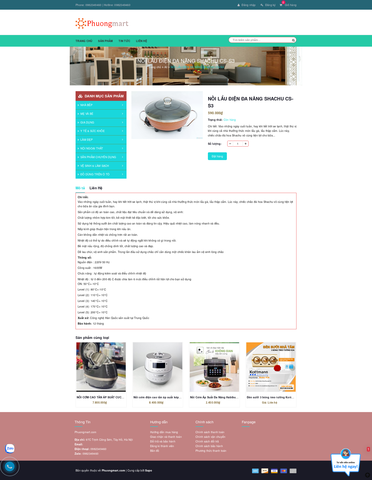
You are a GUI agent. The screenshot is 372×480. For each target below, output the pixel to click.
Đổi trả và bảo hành (162, 441)
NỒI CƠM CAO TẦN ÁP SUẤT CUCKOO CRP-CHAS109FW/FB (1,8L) (121, 397)
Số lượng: (215, 144)
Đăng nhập (249, 5)
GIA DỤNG (87, 122)
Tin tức (124, 41)
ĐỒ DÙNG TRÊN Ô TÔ (94, 174)
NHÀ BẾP (86, 105)
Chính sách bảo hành (209, 446)
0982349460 (93, 5)
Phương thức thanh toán (210, 451)
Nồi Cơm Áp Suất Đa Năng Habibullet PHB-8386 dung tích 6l (230, 397)
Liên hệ (141, 41)
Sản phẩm (105, 41)
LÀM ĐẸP (86, 139)
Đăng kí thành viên (162, 446)
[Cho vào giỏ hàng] (97, 367)
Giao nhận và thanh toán (166, 437)
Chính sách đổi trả (207, 441)
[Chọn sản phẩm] (267, 367)
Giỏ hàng (289, 5)
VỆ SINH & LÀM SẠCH (94, 166)
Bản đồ (154, 451)
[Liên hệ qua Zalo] (10, 448)
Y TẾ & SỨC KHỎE (92, 131)
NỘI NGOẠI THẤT (91, 148)
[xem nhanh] (105, 367)
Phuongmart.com (113, 470)
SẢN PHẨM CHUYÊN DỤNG (98, 157)
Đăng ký (270, 5)
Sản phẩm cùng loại (92, 337)
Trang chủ (84, 41)
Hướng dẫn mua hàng (164, 432)
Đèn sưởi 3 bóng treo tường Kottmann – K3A (277, 397)
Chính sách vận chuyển (210, 437)
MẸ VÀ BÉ (86, 114)
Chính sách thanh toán (209, 432)
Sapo (148, 470)
